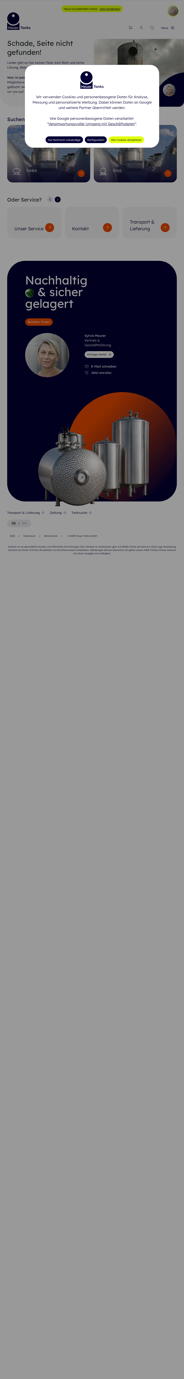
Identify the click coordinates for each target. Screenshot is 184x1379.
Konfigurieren (95, 140)
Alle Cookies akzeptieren (126, 140)
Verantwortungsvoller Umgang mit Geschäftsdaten (91, 124)
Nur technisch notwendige (64, 140)
